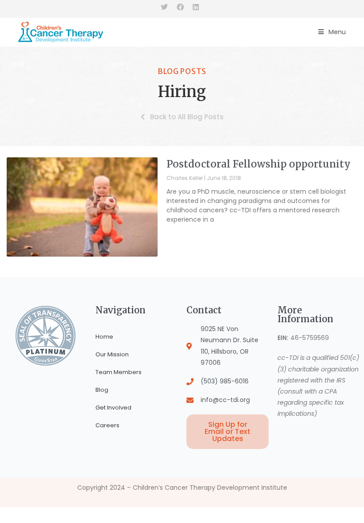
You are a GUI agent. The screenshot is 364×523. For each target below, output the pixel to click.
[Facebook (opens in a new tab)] (180, 8)
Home (104, 336)
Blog (101, 390)
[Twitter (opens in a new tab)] (166, 8)
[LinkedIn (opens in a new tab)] (195, 8)
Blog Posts (182, 71)
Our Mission (112, 354)
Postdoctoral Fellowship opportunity (258, 164)
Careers (107, 425)
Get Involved (113, 407)
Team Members (118, 372)
